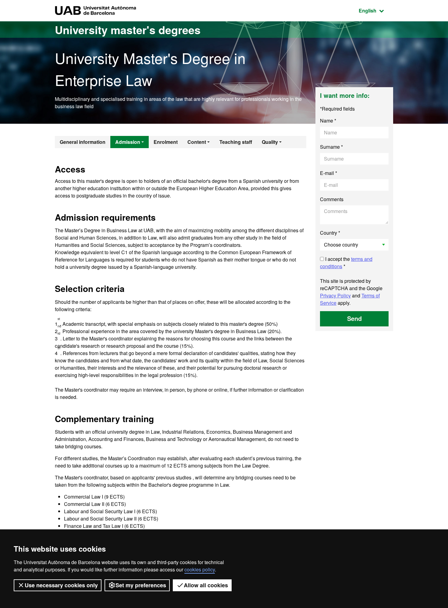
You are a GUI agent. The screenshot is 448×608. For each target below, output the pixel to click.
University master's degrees (128, 29)
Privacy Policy (335, 295)
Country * (330, 232)
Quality (270, 141)
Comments (331, 199)
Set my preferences (141, 585)
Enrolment (166, 141)
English (376, 10)
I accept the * (346, 262)
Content (196, 141)
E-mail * (328, 172)
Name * (328, 120)
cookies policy (199, 569)
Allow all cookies (206, 585)
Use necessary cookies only (61, 585)
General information (82, 141)
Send (354, 318)
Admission (127, 141)
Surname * (331, 146)
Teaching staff (235, 141)
